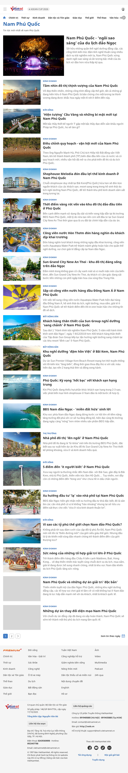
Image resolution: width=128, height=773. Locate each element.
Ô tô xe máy (34, 675)
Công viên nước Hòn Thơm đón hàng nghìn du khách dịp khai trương (83, 235)
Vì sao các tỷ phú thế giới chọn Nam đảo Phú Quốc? (82, 524)
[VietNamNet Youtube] (96, 749)
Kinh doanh (39, 18)
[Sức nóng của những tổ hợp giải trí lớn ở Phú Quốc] (22, 559)
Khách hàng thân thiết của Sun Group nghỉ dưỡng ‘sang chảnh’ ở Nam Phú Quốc (81, 323)
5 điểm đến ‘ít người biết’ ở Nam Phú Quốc (76, 467)
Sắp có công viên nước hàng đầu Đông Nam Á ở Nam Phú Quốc (83, 292)
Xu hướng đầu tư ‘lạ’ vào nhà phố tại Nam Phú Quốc (83, 495)
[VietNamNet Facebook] (90, 749)
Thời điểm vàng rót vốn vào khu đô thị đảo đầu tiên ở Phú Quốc (82, 206)
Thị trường (49, 433)
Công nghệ (34, 668)
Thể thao (101, 18)
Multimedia (101, 662)
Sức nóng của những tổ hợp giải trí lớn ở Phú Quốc (82, 553)
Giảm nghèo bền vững (73, 662)
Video (98, 656)
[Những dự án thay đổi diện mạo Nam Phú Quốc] (22, 617)
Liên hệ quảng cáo (82, 706)
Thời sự (25, 18)
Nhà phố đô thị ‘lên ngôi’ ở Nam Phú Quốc (75, 438)
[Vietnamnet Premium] (12, 651)
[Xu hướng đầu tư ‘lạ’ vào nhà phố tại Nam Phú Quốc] (22, 502)
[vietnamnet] (17, 11)
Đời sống (48, 110)
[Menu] (5, 9)
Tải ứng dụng (84, 754)
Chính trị (13, 18)
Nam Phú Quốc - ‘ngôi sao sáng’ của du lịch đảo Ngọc (91, 40)
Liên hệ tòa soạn (37, 723)
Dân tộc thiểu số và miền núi (76, 675)
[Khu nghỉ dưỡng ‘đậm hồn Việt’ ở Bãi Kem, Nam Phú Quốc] (22, 358)
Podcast (99, 668)
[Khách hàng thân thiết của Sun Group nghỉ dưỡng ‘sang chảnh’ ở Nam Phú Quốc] (22, 327)
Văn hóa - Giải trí (119, 18)
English (65, 687)
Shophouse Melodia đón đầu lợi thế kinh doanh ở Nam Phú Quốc (81, 176)
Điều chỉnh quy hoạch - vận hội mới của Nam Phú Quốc (80, 145)
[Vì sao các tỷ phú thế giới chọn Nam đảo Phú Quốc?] (22, 531)
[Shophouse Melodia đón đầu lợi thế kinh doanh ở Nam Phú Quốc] (22, 180)
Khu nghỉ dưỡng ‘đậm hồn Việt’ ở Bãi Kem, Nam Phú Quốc (83, 353)
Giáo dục (77, 18)
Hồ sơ (64, 693)
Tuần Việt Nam (69, 650)
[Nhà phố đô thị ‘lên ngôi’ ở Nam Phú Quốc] (22, 444)
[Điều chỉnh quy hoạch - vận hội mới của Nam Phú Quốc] (22, 150)
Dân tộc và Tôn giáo (58, 18)
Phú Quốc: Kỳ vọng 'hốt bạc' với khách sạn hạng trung (80, 382)
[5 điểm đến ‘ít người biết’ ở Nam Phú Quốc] (22, 473)
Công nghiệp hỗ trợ (71, 656)
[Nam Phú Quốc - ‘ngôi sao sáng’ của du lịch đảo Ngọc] (33, 55)
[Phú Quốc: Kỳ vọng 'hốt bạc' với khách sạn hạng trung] (22, 386)
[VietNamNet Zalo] (109, 749)
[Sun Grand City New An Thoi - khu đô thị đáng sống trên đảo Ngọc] (22, 268)
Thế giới (89, 18)
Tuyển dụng (98, 759)
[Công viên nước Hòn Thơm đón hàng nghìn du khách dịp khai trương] (22, 239)
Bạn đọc (32, 693)
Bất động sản (50, 316)
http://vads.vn (87, 726)
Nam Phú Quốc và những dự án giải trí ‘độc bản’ (80, 582)
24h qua (99, 675)
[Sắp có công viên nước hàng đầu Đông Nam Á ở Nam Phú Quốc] (22, 297)
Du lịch (31, 681)
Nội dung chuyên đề (72, 681)
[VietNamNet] (4, 17)
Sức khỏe (32, 662)
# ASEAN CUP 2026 (38, 9)
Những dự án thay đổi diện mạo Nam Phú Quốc (79, 611)
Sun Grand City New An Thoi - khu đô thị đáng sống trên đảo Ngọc (82, 264)
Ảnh (97, 650)
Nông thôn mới (69, 668)
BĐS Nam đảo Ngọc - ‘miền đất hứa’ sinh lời (77, 409)
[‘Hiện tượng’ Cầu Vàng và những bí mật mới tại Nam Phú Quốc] (22, 121)
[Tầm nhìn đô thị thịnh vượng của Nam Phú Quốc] (22, 92)
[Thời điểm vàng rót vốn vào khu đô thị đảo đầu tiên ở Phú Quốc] (22, 210)
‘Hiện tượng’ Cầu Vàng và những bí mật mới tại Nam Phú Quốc (80, 116)
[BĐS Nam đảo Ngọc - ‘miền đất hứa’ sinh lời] (22, 415)
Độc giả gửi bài (112, 754)
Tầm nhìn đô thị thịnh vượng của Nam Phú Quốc (80, 86)
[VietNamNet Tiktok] (103, 749)
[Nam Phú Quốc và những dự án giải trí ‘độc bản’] (22, 588)
